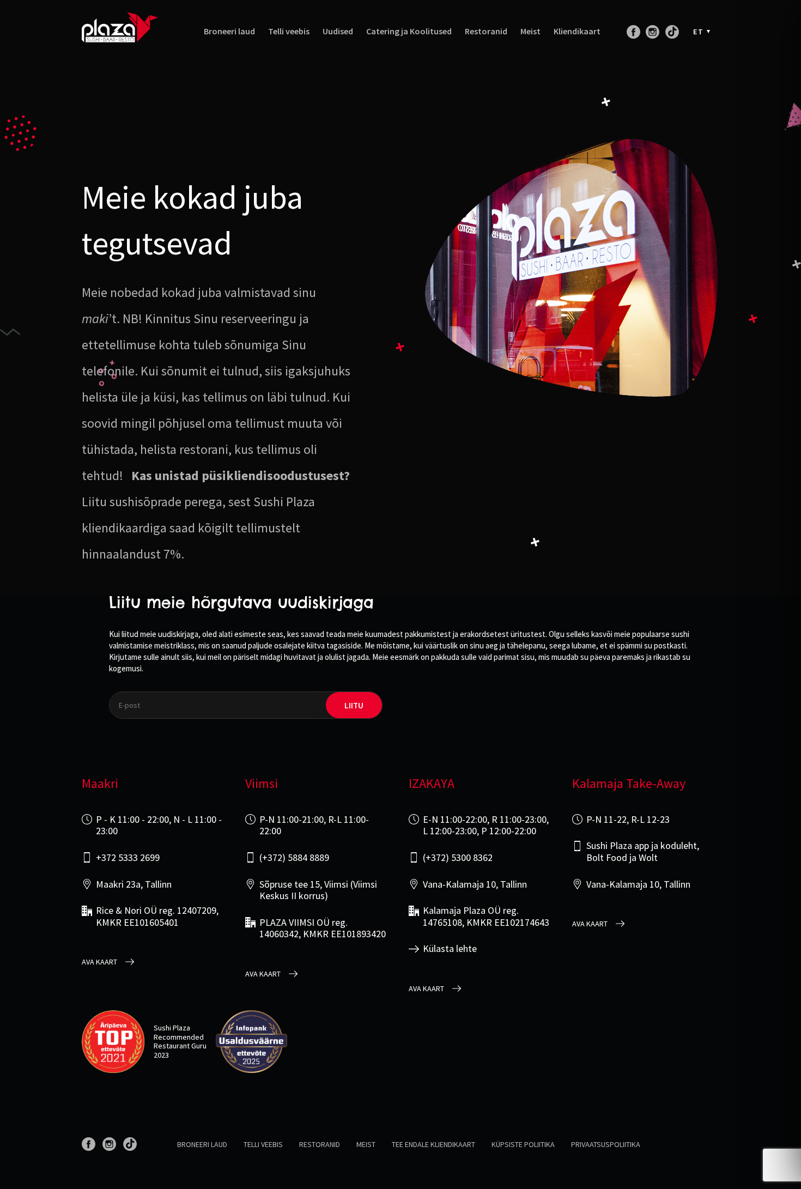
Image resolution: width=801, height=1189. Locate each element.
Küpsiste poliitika (523, 1144)
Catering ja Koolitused (409, 31)
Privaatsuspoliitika (605, 1144)
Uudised (338, 31)
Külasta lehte (450, 949)
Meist (530, 31)
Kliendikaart (577, 31)
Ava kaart (99, 962)
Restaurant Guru (180, 1046)
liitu (353, 705)
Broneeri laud (229, 31)
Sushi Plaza (172, 1028)
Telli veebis (289, 31)
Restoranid (486, 31)
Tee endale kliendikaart (433, 1144)
